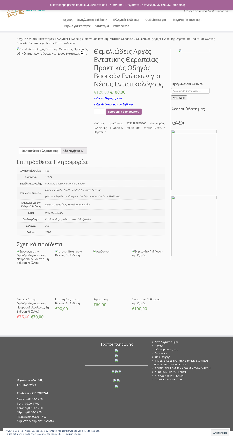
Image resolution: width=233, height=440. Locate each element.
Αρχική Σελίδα (26, 39)
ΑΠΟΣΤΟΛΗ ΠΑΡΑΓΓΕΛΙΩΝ (170, 371)
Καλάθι (159, 345)
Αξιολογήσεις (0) (73, 151)
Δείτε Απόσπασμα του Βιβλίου (113, 104)
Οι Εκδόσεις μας (156, 20)
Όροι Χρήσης (162, 356)
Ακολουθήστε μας (188, 109)
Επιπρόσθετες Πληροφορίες (39, 151)
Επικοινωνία (121, 26)
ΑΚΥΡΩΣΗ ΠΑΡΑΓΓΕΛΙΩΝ (169, 375)
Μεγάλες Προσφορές (187, 20)
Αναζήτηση (179, 98)
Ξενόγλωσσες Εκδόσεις (92, 20)
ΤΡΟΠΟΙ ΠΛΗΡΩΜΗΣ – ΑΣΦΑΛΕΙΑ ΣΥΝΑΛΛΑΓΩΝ (182, 368)
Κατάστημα (102, 26)
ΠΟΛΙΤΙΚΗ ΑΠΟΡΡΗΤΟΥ (168, 379)
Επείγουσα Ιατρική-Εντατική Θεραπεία (108, 39)
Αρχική (67, 20)
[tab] (40, 150)
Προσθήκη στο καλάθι (123, 111)
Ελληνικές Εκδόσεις (126, 20)
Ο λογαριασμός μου (166, 349)
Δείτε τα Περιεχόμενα (108, 98)
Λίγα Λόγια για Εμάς (166, 342)
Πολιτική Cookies (73, 434)
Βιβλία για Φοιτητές (77, 26)
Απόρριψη (178, 5)
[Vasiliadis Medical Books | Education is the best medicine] (27, 10)
